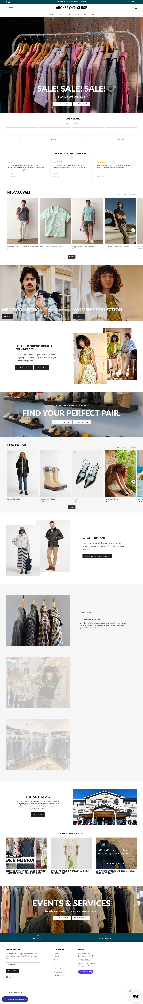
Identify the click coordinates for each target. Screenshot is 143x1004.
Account (56, 957)
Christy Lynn (121, 131)
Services (77, 14)
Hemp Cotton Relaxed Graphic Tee (83, 247)
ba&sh (88, 139)
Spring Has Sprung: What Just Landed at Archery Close (70, 872)
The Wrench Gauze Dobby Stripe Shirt (117, 247)
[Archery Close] (71, 8)
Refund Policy (58, 969)
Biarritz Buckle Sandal (111, 499)
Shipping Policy (58, 972)
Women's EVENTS (24, 367)
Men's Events (41, 367)
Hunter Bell (88, 131)
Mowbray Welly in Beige (47, 499)
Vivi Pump (75, 499)
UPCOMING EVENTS (61, 917)
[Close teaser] (130, 991)
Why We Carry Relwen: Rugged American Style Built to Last (115, 872)
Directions (38, 814)
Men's (60, 14)
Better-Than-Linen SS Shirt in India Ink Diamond (22, 247)
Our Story (57, 960)
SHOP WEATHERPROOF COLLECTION (97, 556)
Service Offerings (81, 917)
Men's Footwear (82, 422)
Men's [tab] (76, 123)
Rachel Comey (21, 131)
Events (86, 14)
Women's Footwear (62, 422)
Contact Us (57, 966)
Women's (52, 14)
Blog (92, 14)
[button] (136, 997)
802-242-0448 (86, 960)
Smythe (21, 139)
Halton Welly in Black (13, 499)
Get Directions (71, 104)
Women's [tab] (68, 123)
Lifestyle (68, 14)
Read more (9, 877)
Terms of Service (59, 975)
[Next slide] (133, 230)
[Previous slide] (10, 230)
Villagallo (55, 131)
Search (56, 954)
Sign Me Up (12, 971)
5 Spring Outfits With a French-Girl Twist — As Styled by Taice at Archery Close (26, 872)
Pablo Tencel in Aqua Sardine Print (50, 247)
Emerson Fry (55, 139)
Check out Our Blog (71, 833)
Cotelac (121, 139)
